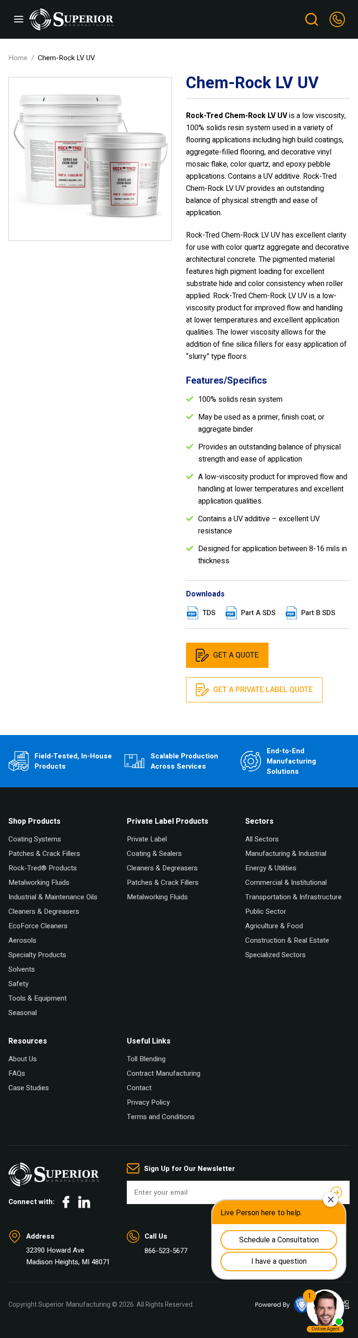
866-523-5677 (166, 1251)
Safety (18, 984)
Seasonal (22, 1013)
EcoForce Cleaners (38, 926)
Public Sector (265, 911)
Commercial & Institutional (286, 882)
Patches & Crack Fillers (44, 853)
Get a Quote (236, 655)
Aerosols (22, 940)
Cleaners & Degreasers (43, 911)
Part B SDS (318, 613)
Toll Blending (146, 1059)
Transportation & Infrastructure (293, 897)
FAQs (16, 1073)
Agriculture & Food (274, 926)
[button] (18, 19)
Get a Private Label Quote (263, 689)
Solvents (21, 969)
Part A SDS (258, 613)
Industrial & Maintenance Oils (52, 897)
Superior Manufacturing (74, 1304)
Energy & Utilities (270, 868)
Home (18, 58)
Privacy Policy (148, 1102)
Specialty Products (37, 955)
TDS (208, 613)
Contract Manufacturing (163, 1073)
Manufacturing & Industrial (285, 853)
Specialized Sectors (275, 955)
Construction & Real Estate (287, 940)
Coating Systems (34, 839)
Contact (139, 1088)
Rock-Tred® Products (42, 868)
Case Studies (28, 1088)
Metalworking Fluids (38, 882)
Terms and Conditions (161, 1117)
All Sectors (262, 839)
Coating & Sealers (154, 853)
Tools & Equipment (37, 998)
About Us (22, 1059)
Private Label (147, 839)
